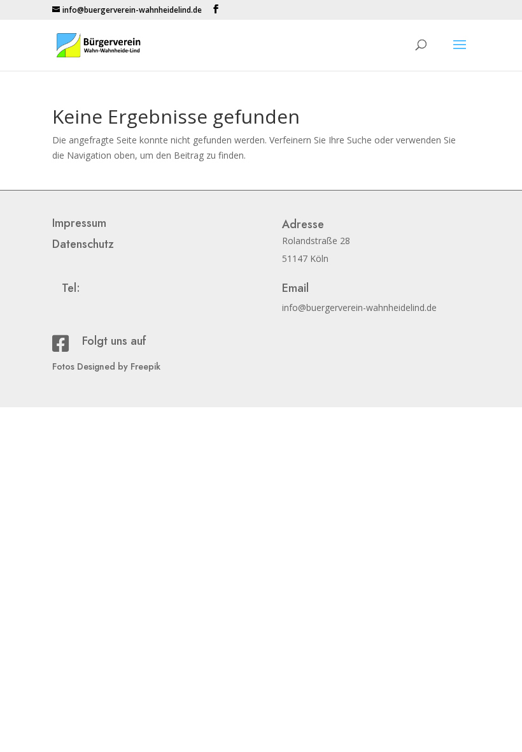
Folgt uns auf (114, 341)
